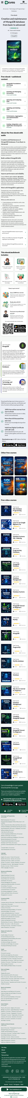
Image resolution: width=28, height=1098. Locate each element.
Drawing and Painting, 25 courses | (9, 945)
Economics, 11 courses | (16, 1018)
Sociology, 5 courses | (5, 1020)
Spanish (6, 1084)
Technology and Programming (7, 816)
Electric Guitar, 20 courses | (16, 976)
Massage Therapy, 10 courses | (7, 1029)
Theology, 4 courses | (5, 1038)
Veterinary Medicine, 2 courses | (8, 1042)
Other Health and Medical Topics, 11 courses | (11, 965)
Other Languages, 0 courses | (7, 867)
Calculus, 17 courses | (6, 1013)
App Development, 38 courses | (8, 828)
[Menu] (2, 2)
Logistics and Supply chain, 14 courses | (9, 906)
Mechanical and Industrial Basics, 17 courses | (11, 909)
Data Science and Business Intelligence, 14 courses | (12, 837)
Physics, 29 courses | (5, 1007)
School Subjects (4, 1004)
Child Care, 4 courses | (19, 960)
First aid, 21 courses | (5, 953)
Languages (3, 853)
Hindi (21, 1084)
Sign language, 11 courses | (18, 864)
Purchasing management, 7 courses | (9, 891)
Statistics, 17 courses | (6, 1011)
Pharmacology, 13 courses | (7, 964)
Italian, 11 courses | (15, 860)
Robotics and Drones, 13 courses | (8, 835)
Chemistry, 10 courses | (16, 1011)
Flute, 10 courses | (5, 982)
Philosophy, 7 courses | (6, 1015)
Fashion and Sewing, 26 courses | (8, 920)
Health (3, 950)
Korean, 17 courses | (5, 862)
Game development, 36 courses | (8, 849)
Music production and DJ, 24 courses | (9, 975)
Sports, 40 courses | (5, 1027)
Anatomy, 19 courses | (6, 962)
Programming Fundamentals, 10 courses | (10, 841)
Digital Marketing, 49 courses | (8, 875)
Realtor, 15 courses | (5, 923)
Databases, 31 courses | (21, 828)
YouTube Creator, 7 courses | (18, 1033)
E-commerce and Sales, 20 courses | (9, 887)
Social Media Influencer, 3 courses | (9, 1035)
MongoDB (14, 36)
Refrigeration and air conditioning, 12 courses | (11, 915)
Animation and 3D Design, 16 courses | (9, 943)
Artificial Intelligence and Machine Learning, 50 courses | (13, 826)
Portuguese (17, 1084)
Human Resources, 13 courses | (8, 878)
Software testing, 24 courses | (7, 830)
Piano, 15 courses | (5, 976)
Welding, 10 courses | (18, 922)
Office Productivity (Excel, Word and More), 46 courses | (13, 824)
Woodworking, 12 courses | (7, 922)
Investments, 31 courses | (6, 880)
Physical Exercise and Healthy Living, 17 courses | (12, 956)
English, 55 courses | (5, 857)
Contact (3, 1052)
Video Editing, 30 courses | (7, 940)
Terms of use (5, 1055)
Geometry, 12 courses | (17, 1016)
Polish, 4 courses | (14, 866)
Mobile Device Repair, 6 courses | (8, 918)
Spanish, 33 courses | (5, 858)
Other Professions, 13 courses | (8, 927)
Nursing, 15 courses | (17, 958)
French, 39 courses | (15, 857)
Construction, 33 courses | (7, 904)
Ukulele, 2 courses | (5, 983)
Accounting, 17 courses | (6, 886)
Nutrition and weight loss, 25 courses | (9, 955)
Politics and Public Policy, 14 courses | (9, 893)
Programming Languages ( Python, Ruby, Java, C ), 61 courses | (12, 822)
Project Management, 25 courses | (8, 882)
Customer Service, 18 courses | (8, 902)
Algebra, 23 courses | (15, 1007)
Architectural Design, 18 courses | (8, 942)
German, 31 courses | (15, 858)
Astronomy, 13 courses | (6, 1033)
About (3, 1050)
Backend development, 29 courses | (9, 839)
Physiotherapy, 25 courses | (7, 960)
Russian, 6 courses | (5, 866)
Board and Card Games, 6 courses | (18, 1038)
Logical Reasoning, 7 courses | (17, 1009)
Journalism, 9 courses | (16, 925)
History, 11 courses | (5, 1018)
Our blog (3, 1047)
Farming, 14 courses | (6, 925)
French (11, 1084)
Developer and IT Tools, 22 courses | (9, 842)
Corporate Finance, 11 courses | (8, 889)
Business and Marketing (6, 872)
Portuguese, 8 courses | (6, 864)
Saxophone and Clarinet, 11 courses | (18, 982)
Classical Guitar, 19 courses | (7, 978)
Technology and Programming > (17, 9)
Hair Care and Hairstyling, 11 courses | (9, 998)
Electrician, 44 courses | (20, 902)
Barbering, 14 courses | (6, 1000)
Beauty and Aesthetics (6, 988)
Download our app (7, 439)
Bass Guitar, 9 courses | (19, 978)
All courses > (6, 9)
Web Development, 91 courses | (8, 819)
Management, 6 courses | (6, 895)
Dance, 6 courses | (15, 1036)
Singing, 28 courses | (5, 973)
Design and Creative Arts (6, 931)
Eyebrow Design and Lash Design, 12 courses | (11, 993)
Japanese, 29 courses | (6, 860)
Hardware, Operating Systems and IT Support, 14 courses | (13, 845)
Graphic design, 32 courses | (7, 935)
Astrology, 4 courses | (6, 1036)
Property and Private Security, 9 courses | (10, 916)
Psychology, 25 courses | (6, 958)
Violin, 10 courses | (14, 980)
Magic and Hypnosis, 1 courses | (8, 1040)
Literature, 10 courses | (6, 1016)
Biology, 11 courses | (5, 1009)
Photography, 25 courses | (16, 1027)
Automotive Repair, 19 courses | (8, 911)
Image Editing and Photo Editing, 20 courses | (11, 938)
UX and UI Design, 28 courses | (8, 936)
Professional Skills (5, 899)
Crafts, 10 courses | (15, 923)
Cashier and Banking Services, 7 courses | (10, 913)
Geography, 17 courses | (16, 1013)
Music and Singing (5, 970)
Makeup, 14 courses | (5, 995)
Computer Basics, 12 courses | (7, 847)
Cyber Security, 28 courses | (7, 832)
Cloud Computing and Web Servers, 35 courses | (11, 833)
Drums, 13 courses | (5, 980)
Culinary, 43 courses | (6, 907)
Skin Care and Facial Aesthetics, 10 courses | (11, 996)
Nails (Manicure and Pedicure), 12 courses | (10, 991)
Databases (14, 11)
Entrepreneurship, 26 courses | (8, 877)
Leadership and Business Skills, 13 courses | (10, 884)
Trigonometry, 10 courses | (18, 1015)
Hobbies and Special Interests (7, 1024)
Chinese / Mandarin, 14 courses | (18, 862)
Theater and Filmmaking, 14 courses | (9, 1031)
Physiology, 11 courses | (16, 962)
